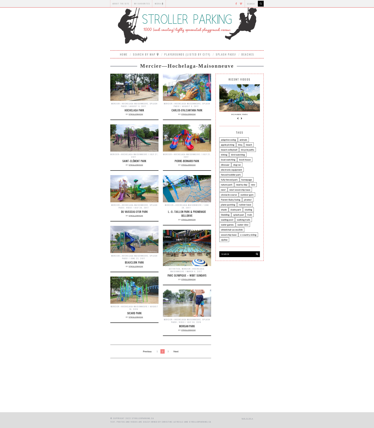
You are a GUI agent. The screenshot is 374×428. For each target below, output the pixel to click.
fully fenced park (229, 179)
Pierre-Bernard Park (187, 161)
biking (224, 154)
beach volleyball (229, 149)
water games (227, 224)
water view (242, 224)
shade (224, 209)
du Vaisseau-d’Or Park (134, 212)
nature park (226, 184)
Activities (174, 269)
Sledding (225, 214)
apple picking (227, 144)
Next (176, 351)
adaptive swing (228, 139)
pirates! (248, 199)
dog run (237, 164)
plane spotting (228, 204)
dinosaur (225, 164)
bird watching (238, 154)
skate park (235, 209)
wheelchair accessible (232, 229)
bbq (240, 144)
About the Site (120, 3)
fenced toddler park (231, 174)
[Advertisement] (187, 387)
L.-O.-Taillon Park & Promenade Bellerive (187, 214)
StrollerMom (136, 114)
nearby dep (241, 184)
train (249, 214)
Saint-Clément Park (134, 161)
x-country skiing (248, 234)
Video (129, 207)
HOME (124, 54)
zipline (224, 239)
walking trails (243, 219)
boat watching (228, 159)
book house (245, 159)
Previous (147, 351)
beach (249, 144)
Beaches (247, 54)
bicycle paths (247, 149)
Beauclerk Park (134, 262)
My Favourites (142, 3)
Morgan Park (187, 326)
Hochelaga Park (134, 110)
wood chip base (229, 234)
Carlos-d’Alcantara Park (187, 110)
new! (223, 189)
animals (243, 139)
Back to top (247, 418)
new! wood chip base (239, 189)
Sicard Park (134, 313)
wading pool (227, 219)
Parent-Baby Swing (230, 199)
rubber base (245, 204)
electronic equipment (231, 169)
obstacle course (229, 194)
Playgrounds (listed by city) (187, 54)
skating (248, 209)
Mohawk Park (239, 114)
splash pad (238, 214)
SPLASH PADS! (226, 54)
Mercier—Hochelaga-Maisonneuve (129, 103)
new (253, 184)
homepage (246, 179)
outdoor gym (246, 194)
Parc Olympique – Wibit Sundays (187, 275)
